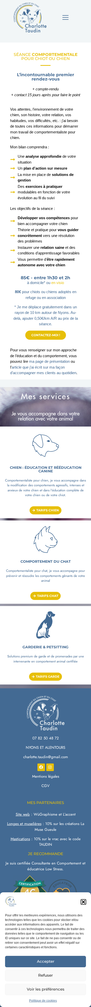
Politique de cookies (43, 1000)
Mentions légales (45, 776)
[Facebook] (41, 767)
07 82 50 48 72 (45, 738)
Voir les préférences (45, 989)
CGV (45, 786)
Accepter (45, 961)
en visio (57, 282)
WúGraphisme (45, 814)
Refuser (45, 975)
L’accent (69, 814)
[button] (83, 901)
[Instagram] (50, 767)
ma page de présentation (49, 361)
